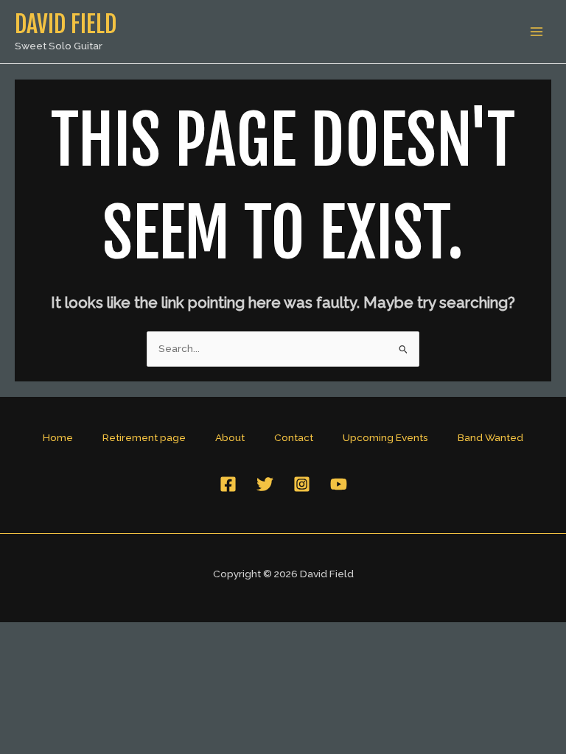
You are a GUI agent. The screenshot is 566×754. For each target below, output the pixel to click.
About (230, 437)
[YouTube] (338, 484)
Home (58, 437)
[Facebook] (228, 484)
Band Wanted (490, 437)
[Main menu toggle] (537, 32)
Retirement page (144, 437)
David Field (65, 24)
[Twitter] (264, 484)
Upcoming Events (385, 437)
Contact (293, 437)
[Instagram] (301, 484)
